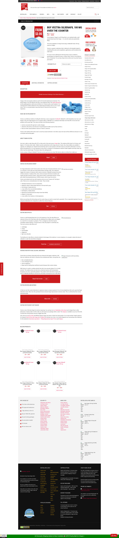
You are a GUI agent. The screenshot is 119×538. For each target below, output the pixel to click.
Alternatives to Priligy (89, 124)
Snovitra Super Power (89, 115)
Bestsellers (23, 14)
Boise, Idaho (42, 409)
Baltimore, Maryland (44, 406)
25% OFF (79, 14)
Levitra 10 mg (88, 96)
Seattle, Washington (64, 427)
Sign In (51, 500)
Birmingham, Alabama (44, 408)
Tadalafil (52, 507)
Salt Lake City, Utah (64, 425)
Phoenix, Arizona (64, 421)
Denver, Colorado (43, 421)
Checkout (72, 14)
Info (48, 14)
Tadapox (61, 319)
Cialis (86, 128)
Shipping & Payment (85, 1)
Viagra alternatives (56, 102)
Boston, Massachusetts (45, 411)
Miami (62, 408)
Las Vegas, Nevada (64, 404)
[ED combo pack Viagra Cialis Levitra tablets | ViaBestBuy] (92, 32)
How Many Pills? (52, 64)
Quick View (24, 346)
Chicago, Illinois (43, 418)
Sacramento (63, 424)
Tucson (62, 428)
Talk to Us (97, 1)
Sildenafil (63, 78)
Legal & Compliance (54, 490)
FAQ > (42, 0)
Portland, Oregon (64, 422)
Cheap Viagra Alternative (31, 17)
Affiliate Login (53, 489)
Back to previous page (27, 21)
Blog (76, 1)
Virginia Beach (63, 429)
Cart (67, 14)
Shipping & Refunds (52, 83)
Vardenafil (87, 139)
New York (62, 415)
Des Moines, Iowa (43, 422)
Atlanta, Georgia (43, 405)
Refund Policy (53, 483)
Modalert (87, 147)
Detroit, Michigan (43, 424)
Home (21, 17)
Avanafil (86, 141)
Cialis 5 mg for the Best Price (91, 83)
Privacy (51, 492)
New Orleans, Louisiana (65, 414)
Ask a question (51, 33)
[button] (3, 536)
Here (46, 279)
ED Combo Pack (43, 481)
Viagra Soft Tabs (88, 75)
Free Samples (33, 14)
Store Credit (52, 481)
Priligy (42, 319)
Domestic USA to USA (89, 58)
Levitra (86, 130)
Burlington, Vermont (44, 414)
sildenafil (58, 119)
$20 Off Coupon (43, 489)
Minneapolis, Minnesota (65, 411)
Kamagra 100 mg (88, 79)
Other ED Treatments (89, 150)
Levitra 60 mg (88, 102)
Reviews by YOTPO (89, 200)
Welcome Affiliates (54, 487)
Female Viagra (88, 77)
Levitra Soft (87, 105)
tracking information (69, 517)
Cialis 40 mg (87, 90)
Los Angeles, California (65, 405)
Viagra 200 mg (88, 73)
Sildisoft (43, 317)
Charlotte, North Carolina (45, 416)
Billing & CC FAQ (53, 474)
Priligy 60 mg (87, 107)
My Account (72, 1)
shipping (64, 311)
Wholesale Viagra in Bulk (90, 152)
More (53, 157)
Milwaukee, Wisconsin (65, 409)
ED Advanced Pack (89, 62)
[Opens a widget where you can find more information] (114, 535)
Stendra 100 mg (88, 109)
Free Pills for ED (88, 60)
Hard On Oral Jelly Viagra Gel (32, 317)
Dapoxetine (47, 319)
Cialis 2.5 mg (87, 81)
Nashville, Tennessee (65, 412)
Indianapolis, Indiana (44, 428)
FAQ (53, 14)
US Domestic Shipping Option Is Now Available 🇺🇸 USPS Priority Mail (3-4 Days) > (59, 536)
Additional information (38, 83)
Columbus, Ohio (43, 419)
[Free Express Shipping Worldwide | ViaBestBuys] (92, 46)
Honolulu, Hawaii (43, 425)
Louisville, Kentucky (64, 406)
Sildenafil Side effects (54, 244)
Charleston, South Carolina (45, 415)
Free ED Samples (43, 483)
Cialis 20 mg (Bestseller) (90, 88)
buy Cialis (31, 315)
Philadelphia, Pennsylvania (66, 419)
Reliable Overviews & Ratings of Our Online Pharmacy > (51, 94)
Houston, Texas (43, 427)
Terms (51, 496)
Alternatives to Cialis (89, 120)
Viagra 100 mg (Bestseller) (90, 68)
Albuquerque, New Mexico (45, 402)
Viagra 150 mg (88, 70)
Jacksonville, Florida (44, 429)
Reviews (42, 14)
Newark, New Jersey (65, 416)
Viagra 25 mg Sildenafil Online (91, 64)
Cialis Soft (87, 94)
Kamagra (87, 132)
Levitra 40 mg (88, 100)
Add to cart (52, 70)
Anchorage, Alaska (44, 404)
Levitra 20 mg (43, 478)
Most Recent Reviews (54, 472)
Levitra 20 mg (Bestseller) (90, 98)
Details (53, 206)
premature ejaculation (35, 319)
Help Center (92, 1)
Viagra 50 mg (87, 66)
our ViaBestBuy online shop (59, 310)
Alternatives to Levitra (89, 122)
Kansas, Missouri (64, 402)
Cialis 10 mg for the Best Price (91, 85)
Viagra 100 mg (43, 470)
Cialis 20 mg (42, 472)
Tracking (79, 1)
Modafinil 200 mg (88, 145)
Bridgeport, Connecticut (45, 412)
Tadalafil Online (88, 137)
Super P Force (53, 319)
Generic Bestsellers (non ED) (91, 154)
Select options (27, 357)
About (51, 470)
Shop (24, 17)
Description (25, 83)
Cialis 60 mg (87, 92)
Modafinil (52, 514)
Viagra (66, 78)
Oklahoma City (63, 418)
